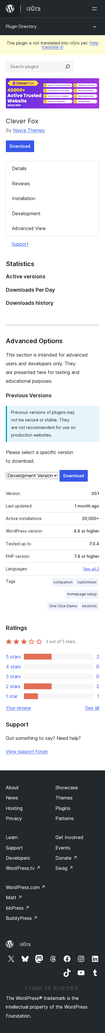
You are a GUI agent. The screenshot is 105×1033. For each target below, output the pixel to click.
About (12, 787)
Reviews (21, 183)
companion (63, 582)
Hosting (14, 808)
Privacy (14, 818)
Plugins (62, 808)
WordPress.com (26, 887)
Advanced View (29, 228)
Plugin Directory (21, 26)
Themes (64, 798)
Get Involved (69, 837)
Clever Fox (22, 121)
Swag (64, 868)
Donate (66, 858)
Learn (12, 837)
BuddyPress (22, 918)
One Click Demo (63, 606)
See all (92, 708)
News (12, 798)
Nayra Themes (29, 130)
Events (62, 848)
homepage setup (82, 594)
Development (26, 213)
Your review (18, 708)
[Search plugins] (68, 66)
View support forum (27, 751)
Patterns (64, 818)
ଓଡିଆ (25, 944)
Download (20, 146)
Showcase (66, 787)
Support (20, 244)
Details (19, 168)
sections (89, 606)
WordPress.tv (23, 868)
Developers (18, 858)
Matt (14, 897)
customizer (87, 582)
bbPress (17, 908)
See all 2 (91, 569)
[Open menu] (95, 8)
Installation (23, 198)
